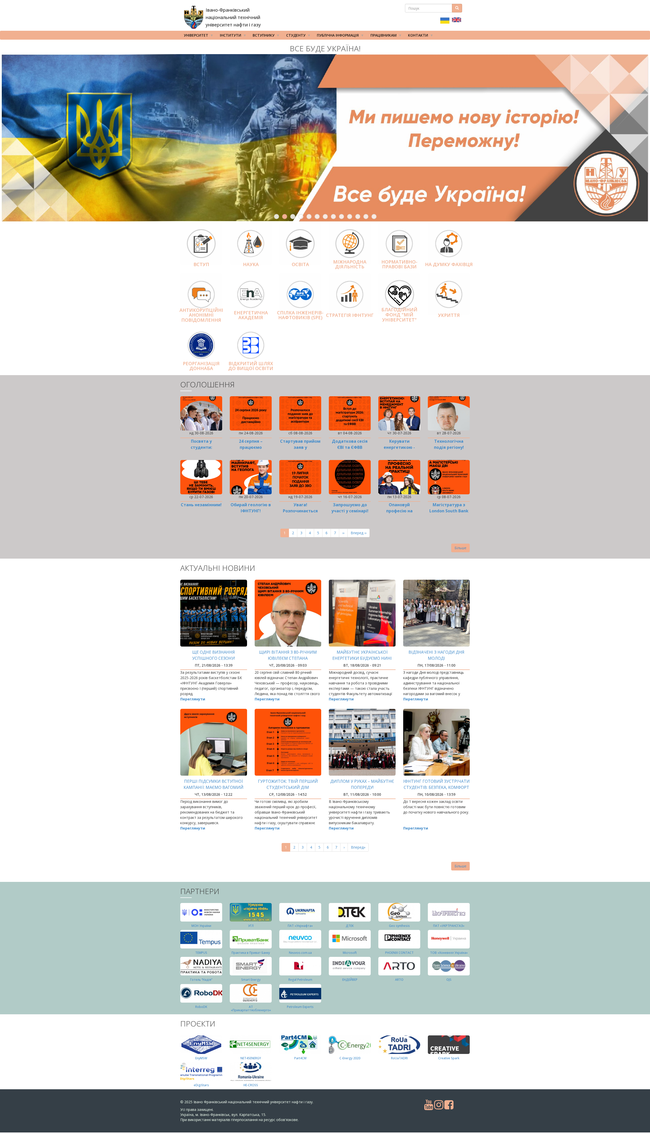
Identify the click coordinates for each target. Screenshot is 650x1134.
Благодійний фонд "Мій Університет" (399, 315)
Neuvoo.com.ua (300, 953)
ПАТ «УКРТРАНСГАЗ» (448, 926)
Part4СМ (300, 1058)
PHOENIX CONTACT (399, 953)
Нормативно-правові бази (399, 264)
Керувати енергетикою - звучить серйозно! (399, 447)
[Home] (193, 17)
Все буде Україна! (325, 48)
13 (374, 216)
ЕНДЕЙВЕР (350, 979)
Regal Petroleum (300, 979)
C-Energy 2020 (349, 1058)
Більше (460, 547)
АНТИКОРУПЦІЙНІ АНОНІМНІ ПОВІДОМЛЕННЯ (201, 315)
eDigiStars (201, 1085)
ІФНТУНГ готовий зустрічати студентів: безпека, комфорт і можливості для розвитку (436, 787)
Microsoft (350, 953)
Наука (251, 264)
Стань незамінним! (201, 505)
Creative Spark (448, 1058)
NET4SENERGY (250, 1058)
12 (365, 216)
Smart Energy (251, 979)
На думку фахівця (449, 264)
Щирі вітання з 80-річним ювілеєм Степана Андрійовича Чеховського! (288, 658)
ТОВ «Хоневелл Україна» (449, 953)
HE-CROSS (250, 1085)
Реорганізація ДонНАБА (201, 366)
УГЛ (251, 926)
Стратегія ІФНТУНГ (349, 315)
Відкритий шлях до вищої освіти (250, 366)
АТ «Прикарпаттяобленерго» (251, 1008)
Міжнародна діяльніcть (349, 264)
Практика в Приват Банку (251, 953)
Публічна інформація (336, 36)
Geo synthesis (399, 926)
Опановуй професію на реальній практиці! (399, 511)
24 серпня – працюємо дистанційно (251, 447)
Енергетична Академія (251, 315)
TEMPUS (201, 953)
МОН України (201, 926)
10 (349, 216)
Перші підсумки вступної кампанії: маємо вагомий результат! (213, 787)
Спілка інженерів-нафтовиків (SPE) (300, 315)
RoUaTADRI (399, 1058)
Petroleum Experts (300, 1007)
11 (357, 216)
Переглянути (192, 699)
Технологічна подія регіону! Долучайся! (449, 447)
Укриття (449, 315)
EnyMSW (201, 1058)
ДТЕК (350, 926)
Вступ (201, 264)
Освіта (300, 264)
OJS (448, 979)
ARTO (399, 979)
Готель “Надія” (201, 979)
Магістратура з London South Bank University (448, 511)
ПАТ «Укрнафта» (300, 926)
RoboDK (201, 1007)
